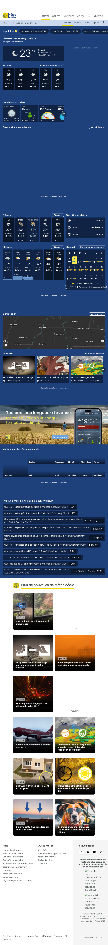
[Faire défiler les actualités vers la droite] (102, 369)
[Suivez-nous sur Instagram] (88, 852)
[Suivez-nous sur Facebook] (81, 852)
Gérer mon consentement (15, 867)
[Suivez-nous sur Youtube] (94, 852)
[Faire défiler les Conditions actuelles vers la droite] (63, 113)
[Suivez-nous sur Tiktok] (101, 852)
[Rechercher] (89, 15)
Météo (11, 23)
